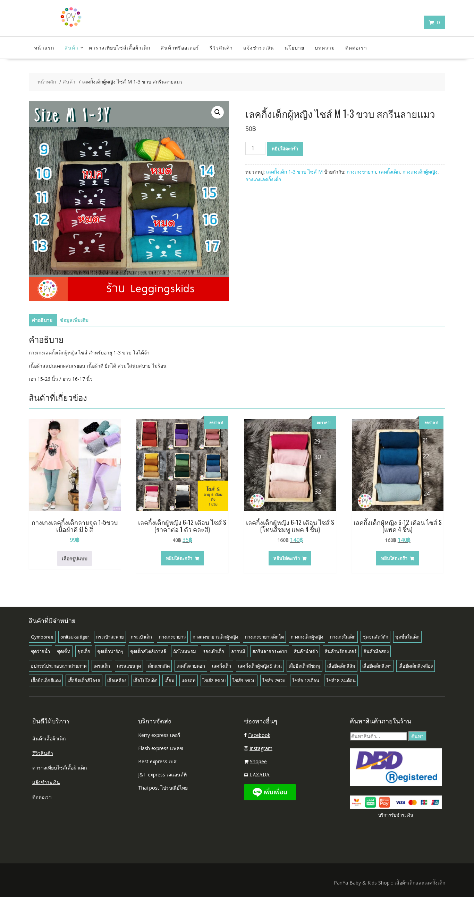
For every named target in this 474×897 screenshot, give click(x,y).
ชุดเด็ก (83, 651)
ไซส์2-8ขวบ (214, 680)
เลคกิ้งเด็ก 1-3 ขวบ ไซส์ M (294, 171)
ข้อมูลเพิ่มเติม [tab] (74, 320)
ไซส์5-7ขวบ (273, 680)
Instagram (260, 748)
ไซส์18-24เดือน (341, 680)
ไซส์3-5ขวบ (243, 680)
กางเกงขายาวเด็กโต (264, 637)
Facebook (259, 735)
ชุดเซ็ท (63, 651)
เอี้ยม (169, 680)
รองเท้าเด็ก (213, 651)
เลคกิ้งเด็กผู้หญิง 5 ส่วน (260, 666)
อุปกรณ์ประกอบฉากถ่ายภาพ (59, 666)
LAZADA (259, 774)
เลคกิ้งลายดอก (191, 666)
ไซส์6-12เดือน (305, 680)
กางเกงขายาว (361, 171)
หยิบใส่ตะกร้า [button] (179, 558)
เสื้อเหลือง (116, 680)
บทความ (325, 47)
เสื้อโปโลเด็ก (145, 680)
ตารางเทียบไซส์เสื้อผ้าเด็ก (119, 47)
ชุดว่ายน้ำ (40, 651)
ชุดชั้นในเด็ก (407, 637)
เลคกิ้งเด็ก (389, 171)
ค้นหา (417, 736)
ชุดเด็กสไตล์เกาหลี (148, 651)
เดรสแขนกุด (129, 666)
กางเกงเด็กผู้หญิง (420, 171)
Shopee (258, 761)
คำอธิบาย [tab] (42, 320)
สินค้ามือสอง (376, 651)
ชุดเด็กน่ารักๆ (110, 651)
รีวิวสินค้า (221, 47)
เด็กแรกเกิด (159, 666)
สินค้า (71, 47)
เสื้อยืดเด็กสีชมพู (304, 666)
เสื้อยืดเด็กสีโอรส (84, 680)
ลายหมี (238, 651)
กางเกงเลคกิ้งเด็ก (263, 179)
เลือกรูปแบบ (74, 558)
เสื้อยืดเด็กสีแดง (46, 680)
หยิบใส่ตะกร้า (285, 149)
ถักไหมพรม (184, 651)
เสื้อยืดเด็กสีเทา (376, 666)
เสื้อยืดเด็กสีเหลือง (415, 666)
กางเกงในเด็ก (343, 637)
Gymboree (42, 637)
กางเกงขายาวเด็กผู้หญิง (215, 637)
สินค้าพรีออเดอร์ (180, 47)
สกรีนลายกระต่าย (269, 651)
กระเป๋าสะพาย (110, 637)
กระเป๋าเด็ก (141, 637)
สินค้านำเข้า (306, 651)
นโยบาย (294, 47)
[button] (217, 112)
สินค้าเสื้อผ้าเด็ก (49, 738)
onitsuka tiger (74, 637)
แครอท (188, 680)
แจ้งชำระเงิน (258, 47)
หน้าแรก (44, 47)
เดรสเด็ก (102, 666)
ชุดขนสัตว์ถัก (375, 637)
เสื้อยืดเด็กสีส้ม (341, 666)
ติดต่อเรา (356, 47)
